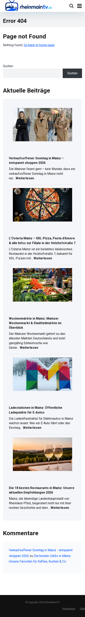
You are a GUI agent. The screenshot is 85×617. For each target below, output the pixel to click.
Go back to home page (39, 45)
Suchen (8, 66)
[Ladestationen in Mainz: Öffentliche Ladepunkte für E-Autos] (42, 374)
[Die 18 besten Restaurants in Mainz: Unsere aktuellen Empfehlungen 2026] (42, 454)
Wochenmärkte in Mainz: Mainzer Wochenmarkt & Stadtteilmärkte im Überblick (35, 323)
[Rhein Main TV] (28, 6)
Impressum (68, 608)
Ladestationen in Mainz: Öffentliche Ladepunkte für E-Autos (35, 410)
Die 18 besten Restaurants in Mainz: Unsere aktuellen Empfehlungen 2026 (41, 490)
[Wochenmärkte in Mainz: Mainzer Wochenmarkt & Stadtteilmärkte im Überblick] (42, 285)
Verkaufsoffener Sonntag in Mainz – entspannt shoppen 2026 (36, 160)
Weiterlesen (25, 178)
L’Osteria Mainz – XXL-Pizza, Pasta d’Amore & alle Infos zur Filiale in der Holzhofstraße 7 (42, 240)
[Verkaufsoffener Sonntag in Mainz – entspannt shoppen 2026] (42, 125)
